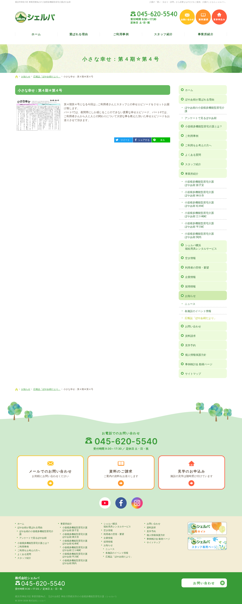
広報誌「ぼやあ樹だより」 (200, 318)
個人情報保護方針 (195, 354)
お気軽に (50, 473)
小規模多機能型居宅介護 (199, 183)
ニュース (190, 303)
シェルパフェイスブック (121, 503)
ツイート (123, 139)
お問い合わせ (193, 326)
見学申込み (219, 17)
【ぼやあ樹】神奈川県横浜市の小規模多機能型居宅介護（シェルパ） (82, 596)
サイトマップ (193, 373)
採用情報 (190, 286)
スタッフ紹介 (193, 164)
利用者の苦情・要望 (197, 267)
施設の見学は (191, 473)
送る (159, 139)
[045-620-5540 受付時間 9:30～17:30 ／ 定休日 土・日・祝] (154, 17)
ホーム (189, 90)
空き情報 (190, 258)
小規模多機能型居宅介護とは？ (203, 126)
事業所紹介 (191, 173)
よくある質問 (193, 154)
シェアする (143, 139)
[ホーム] (16, 76)
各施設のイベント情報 (198, 311)
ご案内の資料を (121, 473)
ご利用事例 (191, 135)
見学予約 (190, 345)
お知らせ (190, 295)
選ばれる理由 (78, 34)
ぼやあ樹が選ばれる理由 (199, 99)
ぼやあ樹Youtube (105, 503)
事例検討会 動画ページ (198, 364)
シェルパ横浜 (201, 247)
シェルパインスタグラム (137, 503)
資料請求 (190, 335)
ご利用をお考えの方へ (198, 145)
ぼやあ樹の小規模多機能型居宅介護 (204, 109)
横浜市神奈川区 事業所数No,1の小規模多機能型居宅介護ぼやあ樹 (43, 2)
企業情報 (190, 277)
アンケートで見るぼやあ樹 (200, 118)
